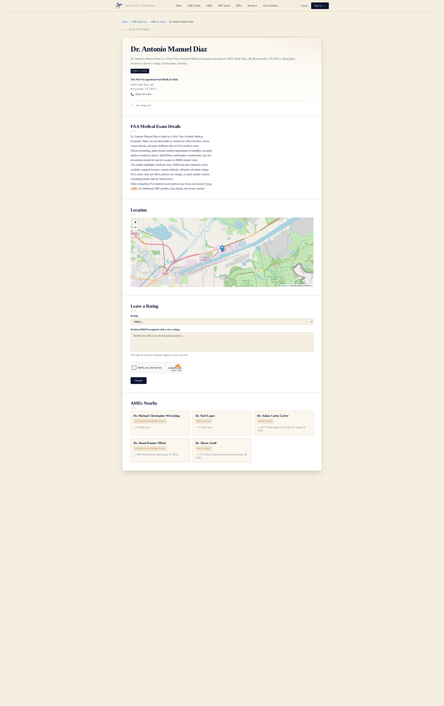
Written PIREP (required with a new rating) (160, 342)
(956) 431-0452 (141, 94)
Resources (252, 5)
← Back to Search (138, 29)
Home (179, 5)
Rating (134, 315)
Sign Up (318, 5)
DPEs (239, 5)
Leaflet (283, 285)
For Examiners (270, 5)
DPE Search (224, 5)
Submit (138, 380)
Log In (304, 5)
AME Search (194, 5)
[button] (222, 248)
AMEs (209, 5)
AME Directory (139, 21)
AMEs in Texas (158, 21)
